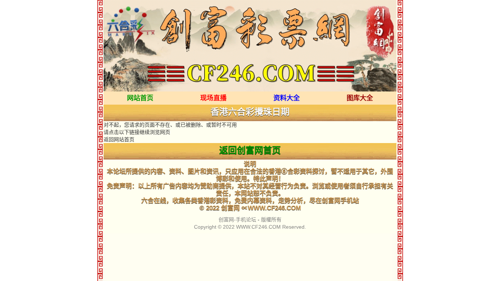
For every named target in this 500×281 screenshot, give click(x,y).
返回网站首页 (119, 139)
